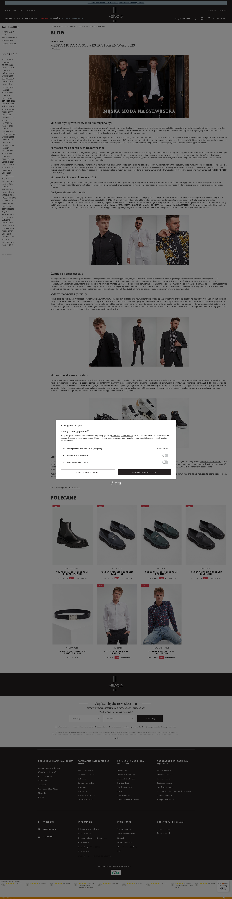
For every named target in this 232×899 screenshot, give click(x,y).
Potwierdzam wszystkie (144, 472)
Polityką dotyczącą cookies (122, 436)
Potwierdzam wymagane (88, 472)
